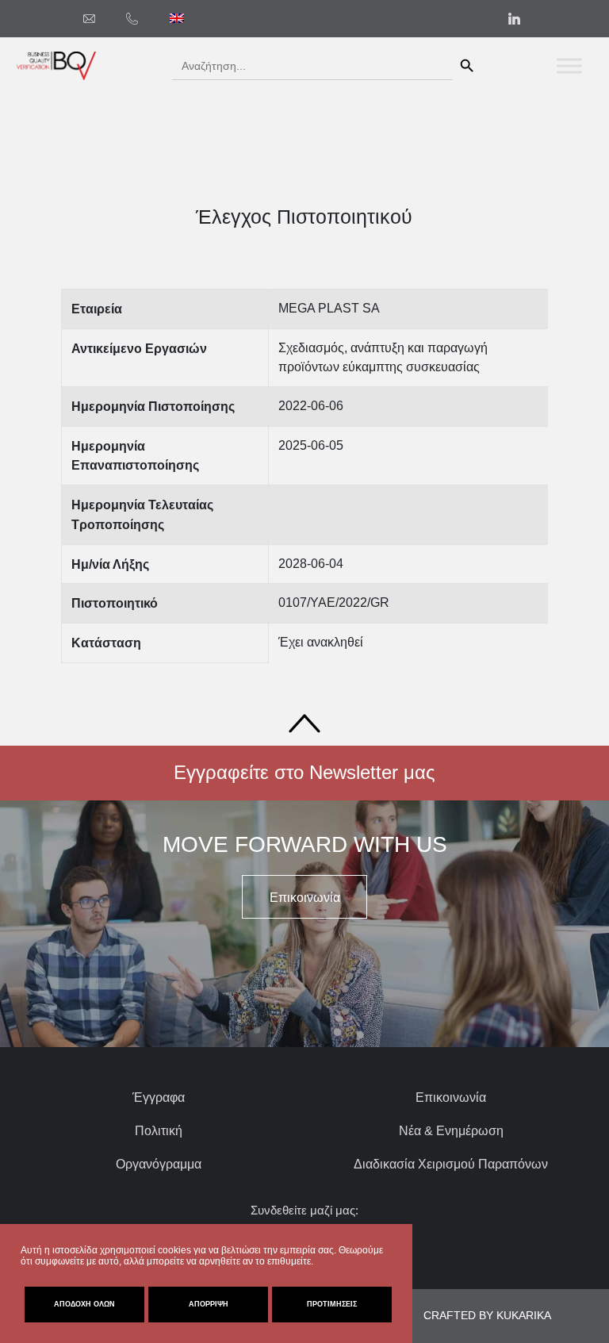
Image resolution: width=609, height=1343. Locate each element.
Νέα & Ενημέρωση (451, 1131)
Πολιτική (158, 1131)
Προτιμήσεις (332, 1304)
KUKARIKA (523, 1315)
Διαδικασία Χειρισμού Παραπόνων (451, 1164)
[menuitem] (177, 18)
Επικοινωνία (451, 1097)
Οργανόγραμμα (158, 1164)
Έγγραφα (158, 1097)
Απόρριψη (208, 1304)
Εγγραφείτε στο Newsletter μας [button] (304, 772)
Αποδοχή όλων (84, 1304)
